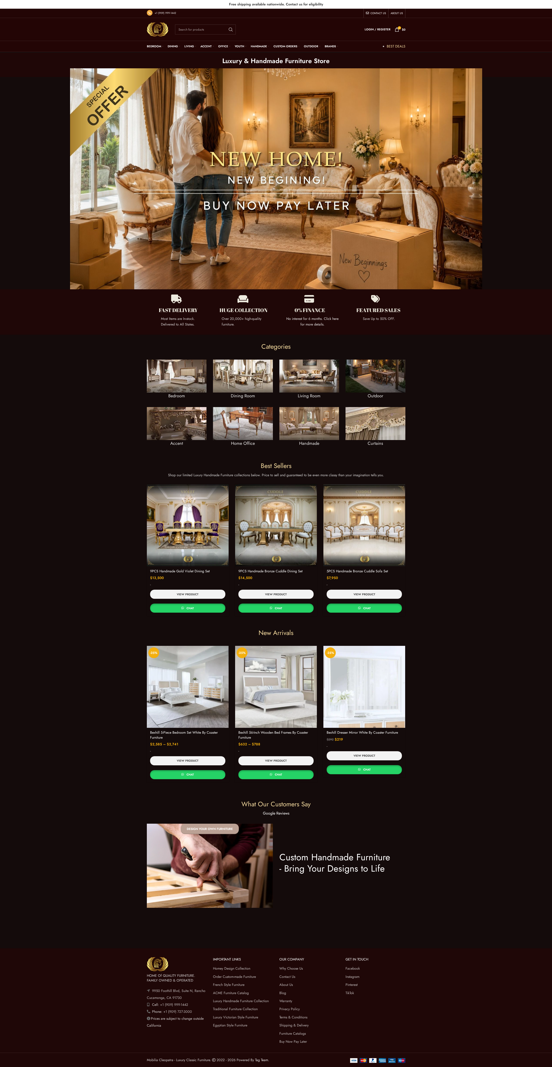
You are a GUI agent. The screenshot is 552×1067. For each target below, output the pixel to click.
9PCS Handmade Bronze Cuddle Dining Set (270, 571)
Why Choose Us (291, 968)
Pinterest (352, 984)
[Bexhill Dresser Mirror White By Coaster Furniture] (364, 687)
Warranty (285, 1000)
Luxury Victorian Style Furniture (235, 1017)
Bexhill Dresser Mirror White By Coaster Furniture (362, 732)
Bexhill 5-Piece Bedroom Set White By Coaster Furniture (184, 735)
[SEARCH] (231, 29)
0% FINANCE (310, 310)
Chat (190, 608)
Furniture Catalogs (292, 1033)
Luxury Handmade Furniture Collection (241, 1000)
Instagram (352, 976)
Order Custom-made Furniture (234, 976)
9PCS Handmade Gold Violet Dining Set (180, 571)
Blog (282, 992)
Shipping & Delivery (294, 1025)
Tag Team (261, 1059)
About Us (286, 984)
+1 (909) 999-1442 (165, 13)
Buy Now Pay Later (293, 1041)
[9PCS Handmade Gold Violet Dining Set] (188, 525)
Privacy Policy (289, 1008)
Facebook (353, 968)
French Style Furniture (228, 984)
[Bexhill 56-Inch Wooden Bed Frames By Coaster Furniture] (276, 687)
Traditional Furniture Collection (235, 1008)
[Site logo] (158, 28)
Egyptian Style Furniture (230, 1025)
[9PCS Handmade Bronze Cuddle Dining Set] (276, 525)
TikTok (350, 992)
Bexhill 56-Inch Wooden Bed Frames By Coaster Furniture (273, 735)
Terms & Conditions (293, 1017)
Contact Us (287, 976)
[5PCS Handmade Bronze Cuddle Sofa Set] (364, 525)
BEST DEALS (396, 46)
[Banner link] (177, 383)
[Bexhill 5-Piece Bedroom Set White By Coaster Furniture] (188, 687)
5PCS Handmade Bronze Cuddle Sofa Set (357, 571)
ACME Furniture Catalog (231, 992)
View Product (187, 594)
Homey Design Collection (231, 968)
